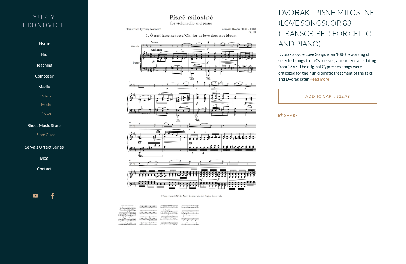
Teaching (44, 64)
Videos (45, 96)
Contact (44, 168)
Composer (44, 75)
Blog (44, 157)
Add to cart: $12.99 (327, 96)
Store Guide (45, 135)
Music (46, 104)
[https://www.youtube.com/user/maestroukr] (36, 196)
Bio (44, 54)
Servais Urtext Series (44, 146)
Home (44, 43)
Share (291, 115)
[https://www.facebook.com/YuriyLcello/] (53, 196)
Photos (45, 113)
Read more (319, 78)
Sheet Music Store (44, 125)
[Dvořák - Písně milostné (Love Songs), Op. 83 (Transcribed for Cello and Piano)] (191, 106)
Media (44, 86)
